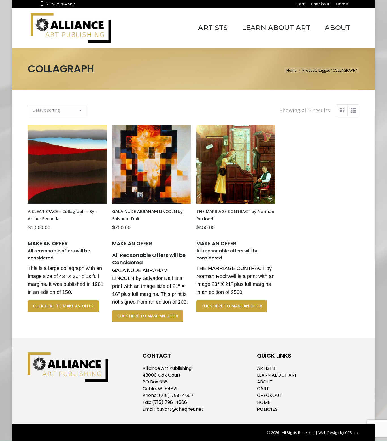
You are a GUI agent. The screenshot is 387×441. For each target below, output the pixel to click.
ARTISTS (266, 368)
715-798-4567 (60, 4)
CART (263, 388)
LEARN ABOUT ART (277, 375)
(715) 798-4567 (176, 395)
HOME (263, 402)
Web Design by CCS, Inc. (338, 432)
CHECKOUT (269, 395)
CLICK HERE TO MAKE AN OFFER (63, 306)
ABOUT (265, 382)
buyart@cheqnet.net (179, 409)
